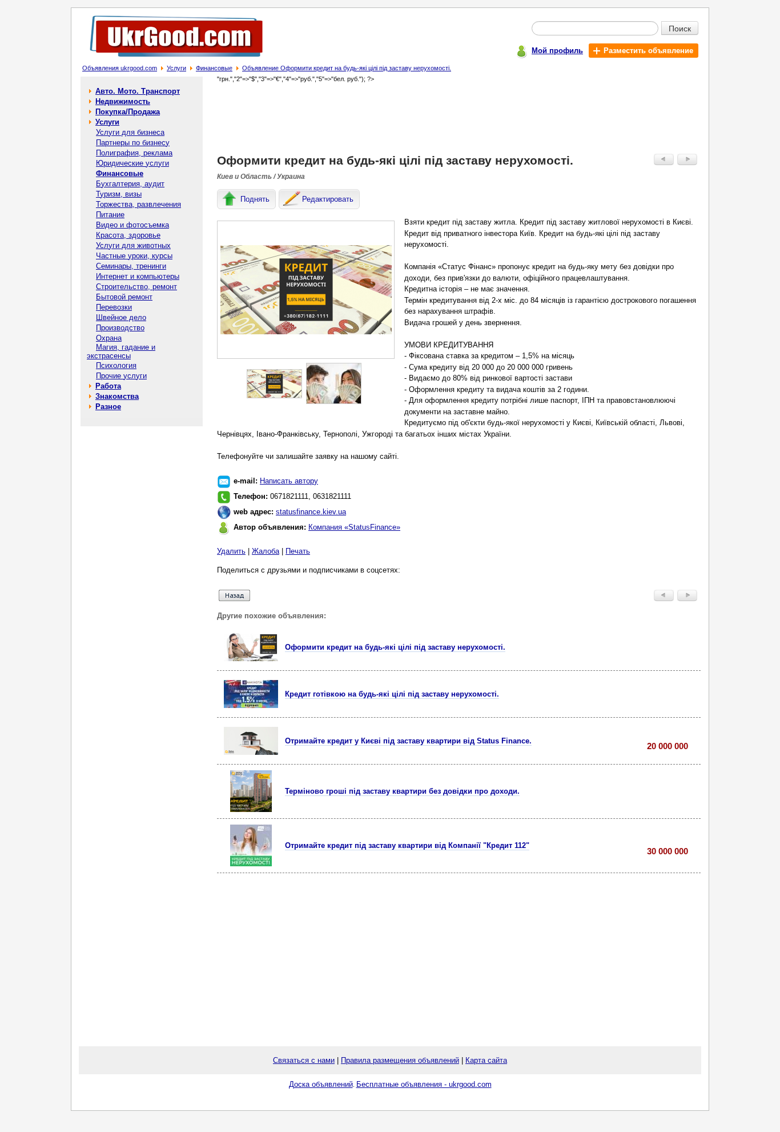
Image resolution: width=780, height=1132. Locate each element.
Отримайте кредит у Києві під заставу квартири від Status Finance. (408, 741)
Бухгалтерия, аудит (130, 183)
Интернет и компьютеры (137, 276)
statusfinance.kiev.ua (311, 511)
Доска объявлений (321, 1084)
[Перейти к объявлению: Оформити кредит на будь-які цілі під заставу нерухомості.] (251, 658)
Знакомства (117, 396)
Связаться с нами (304, 1060)
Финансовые (214, 68)
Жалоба (265, 551)
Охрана (109, 338)
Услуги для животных (133, 245)
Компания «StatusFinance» (354, 527)
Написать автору (289, 481)
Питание (110, 214)
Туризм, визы (119, 194)
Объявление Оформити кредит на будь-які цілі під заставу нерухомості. (346, 68)
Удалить (231, 551)
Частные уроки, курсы (134, 255)
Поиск (680, 28)
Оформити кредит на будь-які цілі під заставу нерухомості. (395, 647)
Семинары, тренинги (131, 266)
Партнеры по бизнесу (133, 142)
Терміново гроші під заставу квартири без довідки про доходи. (402, 791)
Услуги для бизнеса (130, 132)
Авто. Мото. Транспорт (137, 91)
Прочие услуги (121, 375)
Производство (120, 327)
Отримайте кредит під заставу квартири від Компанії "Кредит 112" (407, 845)
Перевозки (114, 307)
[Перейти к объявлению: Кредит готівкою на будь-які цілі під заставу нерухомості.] (251, 705)
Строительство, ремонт (136, 286)
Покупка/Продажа (127, 111)
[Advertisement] (459, 117)
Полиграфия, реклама (134, 153)
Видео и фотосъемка (132, 225)
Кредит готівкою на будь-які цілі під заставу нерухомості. (392, 694)
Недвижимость (122, 101)
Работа (108, 386)
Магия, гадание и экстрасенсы (121, 351)
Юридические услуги (132, 163)
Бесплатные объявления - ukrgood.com (424, 1084)
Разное (108, 406)
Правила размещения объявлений (400, 1060)
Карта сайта (486, 1060)
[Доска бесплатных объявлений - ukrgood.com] (170, 59)
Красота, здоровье (128, 235)
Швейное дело (121, 317)
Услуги (176, 68)
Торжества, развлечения (138, 204)
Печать (298, 551)
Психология (116, 365)
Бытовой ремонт (124, 297)
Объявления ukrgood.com (119, 68)
